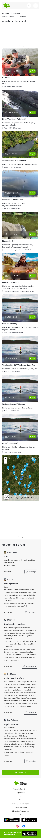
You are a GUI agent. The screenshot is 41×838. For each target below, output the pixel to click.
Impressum (20, 792)
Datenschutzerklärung (20, 789)
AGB (20, 796)
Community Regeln (20, 807)
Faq (20, 815)
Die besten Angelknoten (20, 811)
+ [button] (5, 458)
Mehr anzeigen (20, 772)
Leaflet (5, 496)
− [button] (5, 461)
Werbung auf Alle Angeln (20, 804)
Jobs (20, 800)
